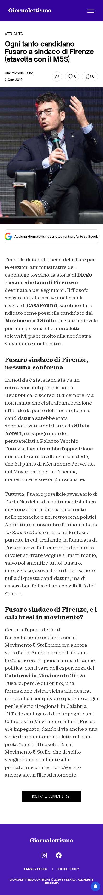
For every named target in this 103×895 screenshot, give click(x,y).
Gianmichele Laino (19, 73)
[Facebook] (58, 855)
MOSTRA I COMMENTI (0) (51, 796)
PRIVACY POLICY (36, 869)
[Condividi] (57, 76)
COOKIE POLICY (68, 869)
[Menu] (91, 10)
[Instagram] (44, 855)
